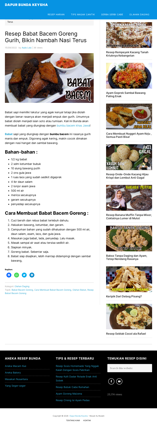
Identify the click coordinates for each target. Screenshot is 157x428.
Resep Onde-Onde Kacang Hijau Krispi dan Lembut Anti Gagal (127, 176)
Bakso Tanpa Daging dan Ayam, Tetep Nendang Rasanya (126, 257)
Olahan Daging (22, 286)
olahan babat (79, 289)
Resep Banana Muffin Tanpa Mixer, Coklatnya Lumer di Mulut (129, 216)
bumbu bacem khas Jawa (73, 125)
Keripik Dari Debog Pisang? (124, 296)
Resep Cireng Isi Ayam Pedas (73, 400)
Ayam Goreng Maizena (69, 393)
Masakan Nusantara (16, 379)
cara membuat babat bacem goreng (52, 289)
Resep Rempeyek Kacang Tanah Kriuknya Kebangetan (127, 54)
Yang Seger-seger (15, 385)
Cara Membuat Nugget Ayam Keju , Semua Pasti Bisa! (129, 135)
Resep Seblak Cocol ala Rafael (126, 333)
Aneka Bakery (13, 372)
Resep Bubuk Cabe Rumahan (72, 387)
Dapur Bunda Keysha (26, 5)
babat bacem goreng (22, 289)
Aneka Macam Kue (15, 365)
